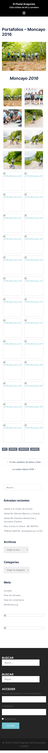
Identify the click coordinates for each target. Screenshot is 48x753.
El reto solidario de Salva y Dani (25, 462)
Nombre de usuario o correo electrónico (21, 693)
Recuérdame (10, 719)
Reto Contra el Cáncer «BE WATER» (21, 526)
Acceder (8, 590)
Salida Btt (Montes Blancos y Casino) (22, 513)
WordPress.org (11, 604)
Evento (13, 449)
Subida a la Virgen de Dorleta (18, 509)
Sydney (25, 746)
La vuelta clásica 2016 (23, 469)
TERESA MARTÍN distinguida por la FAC (23, 531)
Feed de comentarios (14, 600)
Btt (4, 449)
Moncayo (24, 449)
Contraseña (7, 706)
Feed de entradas (12, 595)
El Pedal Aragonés (24, 4)
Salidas (34, 449)
